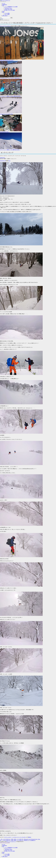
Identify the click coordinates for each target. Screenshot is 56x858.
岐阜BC (29, 837)
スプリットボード (7, 25)
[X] (1, 18)
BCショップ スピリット (4, 19)
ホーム (1, 25)
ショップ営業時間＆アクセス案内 (11, 6)
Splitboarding (4, 4)
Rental (3, 11)
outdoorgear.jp (2, 157)
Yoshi (9, 160)
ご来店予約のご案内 (8, 849)
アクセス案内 (7, 13)
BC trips (3, 3)
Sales (3, 5)
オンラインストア (7, 7)
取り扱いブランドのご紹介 (9, 10)
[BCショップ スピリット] (5, 0)
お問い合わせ (4, 15)
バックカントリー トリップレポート (19, 837)
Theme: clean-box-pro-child (5, 842)
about (3, 12)
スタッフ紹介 (7, 14)
